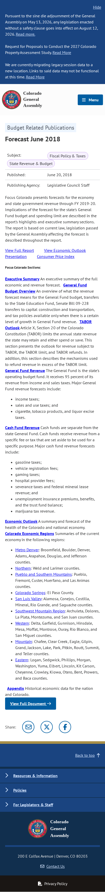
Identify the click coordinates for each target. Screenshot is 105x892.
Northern (23, 568)
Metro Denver (27, 549)
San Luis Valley (28, 598)
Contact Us (55, 866)
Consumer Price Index (55, 256)
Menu (93, 99)
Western (22, 623)
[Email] (28, 727)
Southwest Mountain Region (40, 610)
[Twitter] (47, 727)
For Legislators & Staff (33, 804)
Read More (61, 52)
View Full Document (28, 703)
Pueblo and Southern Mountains (43, 574)
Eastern (21, 659)
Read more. (25, 34)
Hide (97, 7)
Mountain (23, 641)
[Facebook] (65, 727)
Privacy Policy (55, 883)
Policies (20, 790)
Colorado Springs (30, 592)
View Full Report (19, 250)
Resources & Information (35, 775)
